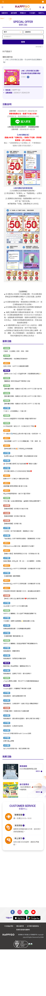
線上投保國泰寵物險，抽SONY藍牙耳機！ (17, 494)
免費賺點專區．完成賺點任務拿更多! (15, 359)
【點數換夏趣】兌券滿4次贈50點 (14, 516)
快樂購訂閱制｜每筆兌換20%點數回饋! (16, 711)
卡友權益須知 (8, 926)
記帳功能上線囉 (8, 741)
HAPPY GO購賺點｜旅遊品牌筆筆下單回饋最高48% (20, 644)
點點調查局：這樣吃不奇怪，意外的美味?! (17, 674)
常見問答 (18, 825)
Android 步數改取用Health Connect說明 (17, 734)
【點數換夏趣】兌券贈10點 (12, 524)
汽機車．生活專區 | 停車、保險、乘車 (15, 351)
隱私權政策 (20, 926)
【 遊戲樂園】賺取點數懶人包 (13, 636)
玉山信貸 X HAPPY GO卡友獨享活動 (15, 606)
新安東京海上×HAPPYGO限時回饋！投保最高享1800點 (21, 584)
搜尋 (23, 42)
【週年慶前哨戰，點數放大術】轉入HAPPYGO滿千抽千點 (22, 389)
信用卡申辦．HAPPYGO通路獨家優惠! (16, 366)
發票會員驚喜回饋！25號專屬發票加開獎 (16, 629)
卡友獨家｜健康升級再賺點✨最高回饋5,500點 (18, 621)
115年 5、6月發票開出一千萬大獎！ (15, 411)
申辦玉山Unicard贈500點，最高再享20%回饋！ (19, 546)
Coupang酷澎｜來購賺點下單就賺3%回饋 (17, 689)
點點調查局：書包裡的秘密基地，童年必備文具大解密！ (22, 719)
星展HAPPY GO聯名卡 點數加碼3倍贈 (16, 479)
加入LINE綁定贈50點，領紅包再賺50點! (16, 749)
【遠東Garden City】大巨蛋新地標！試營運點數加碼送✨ (22, 374)
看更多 (38, 771)
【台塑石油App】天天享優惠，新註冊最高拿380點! (20, 456)
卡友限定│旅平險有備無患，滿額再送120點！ (18, 531)
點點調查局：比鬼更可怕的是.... (13, 726)
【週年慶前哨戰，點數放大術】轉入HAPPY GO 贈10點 (21, 404)
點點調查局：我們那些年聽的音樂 (14, 659)
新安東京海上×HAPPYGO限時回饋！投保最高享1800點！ (22, 569)
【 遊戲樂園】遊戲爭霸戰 (11, 576)
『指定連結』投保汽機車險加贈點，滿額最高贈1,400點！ (22, 539)
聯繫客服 (18, 815)
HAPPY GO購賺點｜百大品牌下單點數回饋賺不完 (19, 614)
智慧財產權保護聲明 (23, 930)
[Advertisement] (23, 878)
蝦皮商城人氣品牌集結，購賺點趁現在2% (17, 666)
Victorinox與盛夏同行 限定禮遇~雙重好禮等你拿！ (20, 419)
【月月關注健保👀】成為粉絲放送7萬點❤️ (17, 471)
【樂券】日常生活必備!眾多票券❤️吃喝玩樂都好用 (20, 599)
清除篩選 (38, 47)
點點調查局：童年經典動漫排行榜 (14, 696)
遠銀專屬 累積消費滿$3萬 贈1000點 (15, 486)
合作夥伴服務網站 (33, 926)
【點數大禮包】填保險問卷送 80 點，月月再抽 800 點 (21, 554)
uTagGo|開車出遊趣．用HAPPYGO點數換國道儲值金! (21, 681)
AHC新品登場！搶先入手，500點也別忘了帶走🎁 (19, 426)
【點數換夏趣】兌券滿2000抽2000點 (15, 509)
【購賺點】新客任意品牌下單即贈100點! (16, 381)
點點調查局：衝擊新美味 (11, 651)
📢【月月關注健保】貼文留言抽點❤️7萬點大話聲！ (20, 464)
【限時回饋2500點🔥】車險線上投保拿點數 (18, 449)
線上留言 (18, 838)
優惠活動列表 (7, 57)
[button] (2, 7)
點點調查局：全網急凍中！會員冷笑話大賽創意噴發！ (21, 704)
